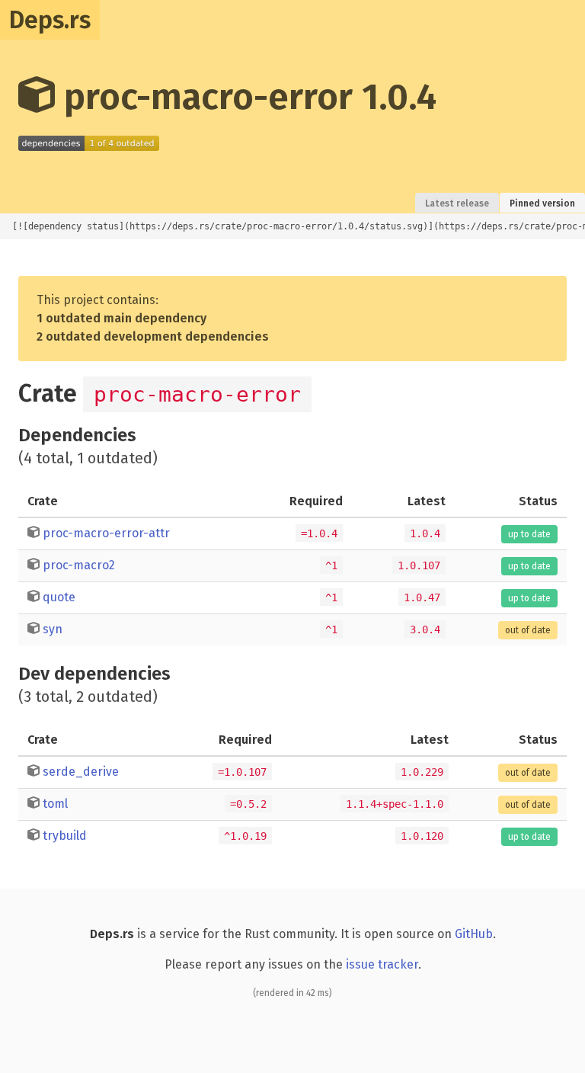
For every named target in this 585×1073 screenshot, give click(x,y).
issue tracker (382, 964)
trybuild (65, 835)
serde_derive (81, 771)
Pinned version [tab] (542, 203)
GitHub (474, 934)
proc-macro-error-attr (106, 533)
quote (59, 597)
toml (55, 803)
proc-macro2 (79, 565)
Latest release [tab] (457, 203)
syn (52, 629)
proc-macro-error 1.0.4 (245, 97)
